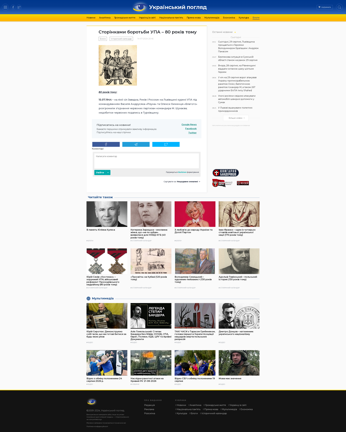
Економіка (229, 17)
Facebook (191, 128)
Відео (90, 342)
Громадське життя (124, 17)
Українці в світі (147, 17)
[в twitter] (19, 7)
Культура (244, 17)
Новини (90, 17)
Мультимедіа (211, 17)
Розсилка (149, 413)
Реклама (149, 409)
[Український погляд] (91, 402)
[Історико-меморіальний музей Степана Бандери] (248, 183)
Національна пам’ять (171, 17)
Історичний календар (121, 39)
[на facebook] (13, 7)
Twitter (192, 133)
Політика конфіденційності (97, 426)
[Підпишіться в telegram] (136, 144)
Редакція (149, 405)
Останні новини (222, 32)
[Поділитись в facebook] (106, 144)
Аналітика (105, 17)
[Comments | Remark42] (146, 168)
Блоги (256, 17)
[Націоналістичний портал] (223, 183)
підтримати (326, 7)
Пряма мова (194, 17)
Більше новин (235, 118)
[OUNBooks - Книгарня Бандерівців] (236, 173)
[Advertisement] (236, 146)
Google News (189, 124)
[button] (5, 7)
